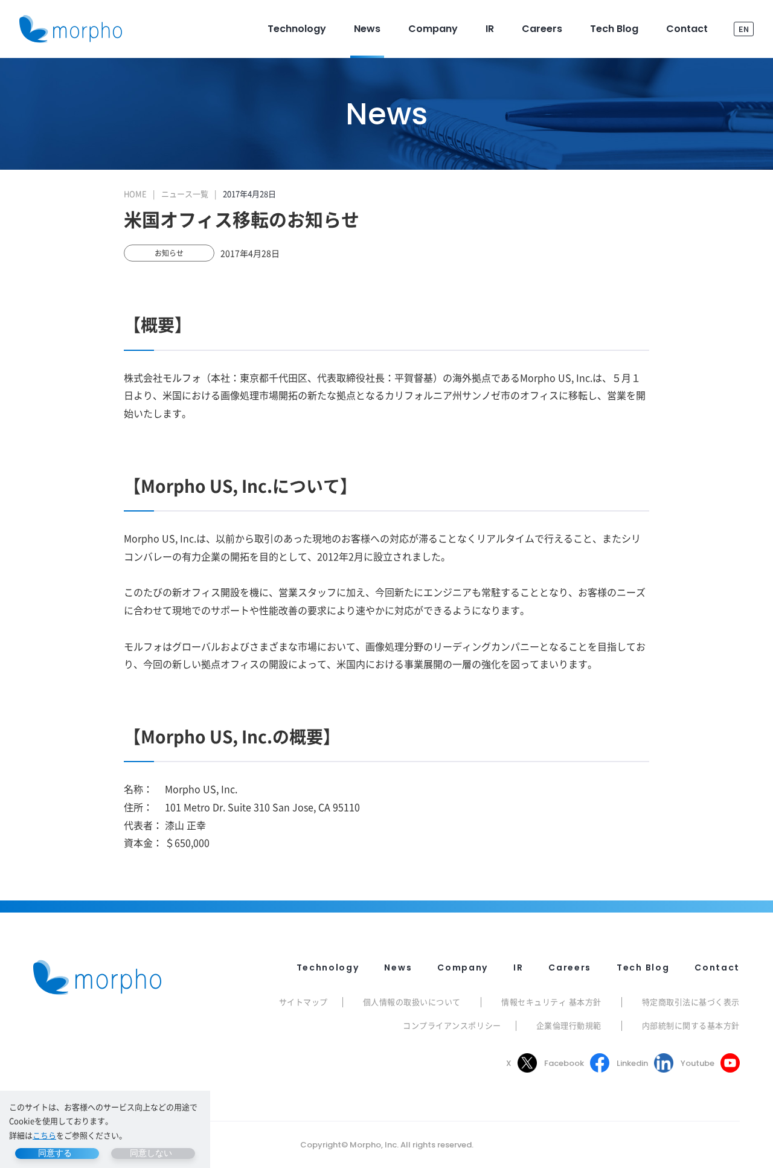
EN (744, 28)
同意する (55, 1153)
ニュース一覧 (184, 193)
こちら (44, 1135)
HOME (135, 193)
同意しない (151, 1153)
